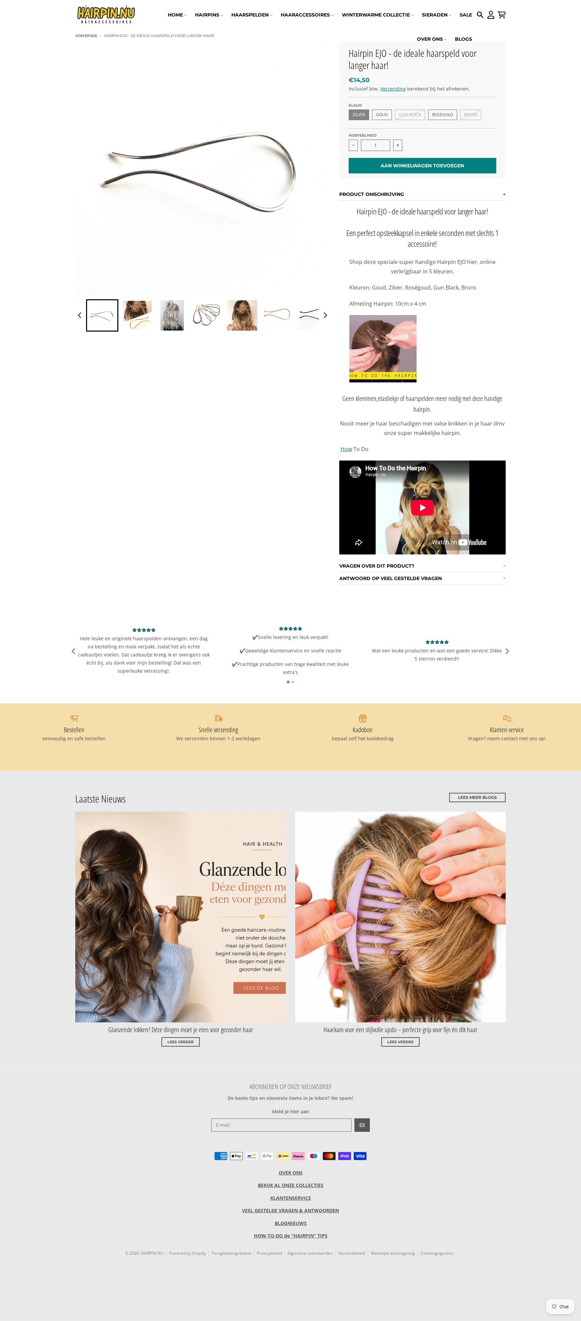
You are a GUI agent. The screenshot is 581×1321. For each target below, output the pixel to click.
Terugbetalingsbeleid (231, 1253)
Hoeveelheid (363, 135)
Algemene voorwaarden (310, 1253)
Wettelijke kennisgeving (393, 1253)
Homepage (86, 35)
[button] (102, 315)
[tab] (288, 682)
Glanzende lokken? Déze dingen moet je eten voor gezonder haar (180, 1029)
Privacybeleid (269, 1253)
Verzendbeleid (351, 1253)
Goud (382, 114)
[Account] (491, 15)
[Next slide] (325, 315)
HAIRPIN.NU (152, 1253)
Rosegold (442, 114)
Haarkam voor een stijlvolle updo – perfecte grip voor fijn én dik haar (400, 1029)
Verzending (393, 89)
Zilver (359, 114)
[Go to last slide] (80, 315)
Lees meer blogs (477, 797)
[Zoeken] (480, 15)
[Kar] (502, 15)
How (346, 449)
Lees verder (180, 1042)
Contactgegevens (437, 1253)
